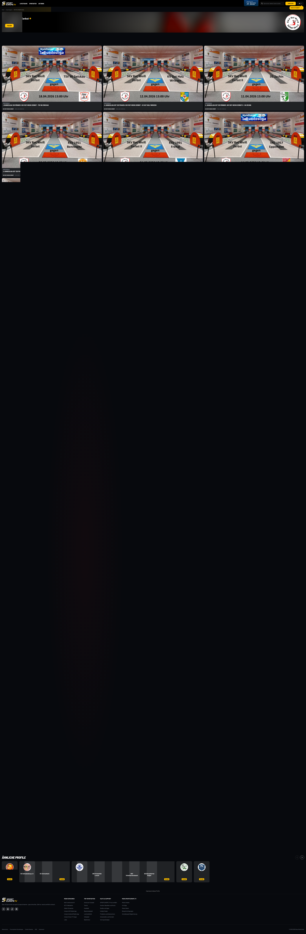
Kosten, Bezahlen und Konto (107, 905)
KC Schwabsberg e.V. (27, 874)
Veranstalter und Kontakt (107, 917)
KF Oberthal (79, 874)
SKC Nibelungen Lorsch (167, 874)
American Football (89, 902)
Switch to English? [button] (295, 7)
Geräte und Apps (104, 908)
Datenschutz (5, 929)
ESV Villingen (62, 874)
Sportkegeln (9, 9)
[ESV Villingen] (62, 867)
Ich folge (124, 905)
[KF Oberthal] (79, 867)
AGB (36, 929)
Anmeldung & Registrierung (129, 914)
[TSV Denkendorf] (202, 867)
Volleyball (86, 917)
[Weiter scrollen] (302, 857)
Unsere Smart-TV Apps (70, 917)
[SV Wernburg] (184, 867)
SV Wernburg (184, 874)
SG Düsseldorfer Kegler (149, 874)
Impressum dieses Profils (153, 891)
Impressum (41, 929)
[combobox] (273, 3)
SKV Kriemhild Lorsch (96, 874)
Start (3, 9)
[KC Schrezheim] (44, 867)
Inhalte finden (104, 911)
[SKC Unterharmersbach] (132, 867)
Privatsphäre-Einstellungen (16, 929)
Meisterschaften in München (114, 874)
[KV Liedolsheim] (10, 867)
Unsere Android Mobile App (71, 914)
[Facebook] (16, 909)
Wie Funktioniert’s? (69, 902)
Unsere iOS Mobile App (70, 911)
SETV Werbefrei (68, 905)
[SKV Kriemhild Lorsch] (97, 867)
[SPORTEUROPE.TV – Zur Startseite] (9, 3)
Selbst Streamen (68, 908)
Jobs (65, 920)
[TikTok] (12, 909)
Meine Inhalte (125, 902)
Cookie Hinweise (29, 929)
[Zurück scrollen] (297, 857)
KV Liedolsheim (10, 874)
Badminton (87, 920)
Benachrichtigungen (127, 911)
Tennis (86, 905)
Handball (86, 908)
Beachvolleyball (88, 911)
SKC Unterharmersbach (132, 874)
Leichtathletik (88, 914)
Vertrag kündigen (105, 920)
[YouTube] (8, 909)
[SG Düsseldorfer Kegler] (149, 867)
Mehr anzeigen (154, 841)
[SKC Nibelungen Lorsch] (167, 867)
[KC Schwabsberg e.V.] (27, 867)
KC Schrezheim (44, 874)
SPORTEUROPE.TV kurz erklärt (108, 902)
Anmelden (290, 3)
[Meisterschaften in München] (114, 867)
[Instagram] (3, 909)
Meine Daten (125, 908)
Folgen (9, 26)
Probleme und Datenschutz (107, 914)
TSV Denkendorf (202, 874)
